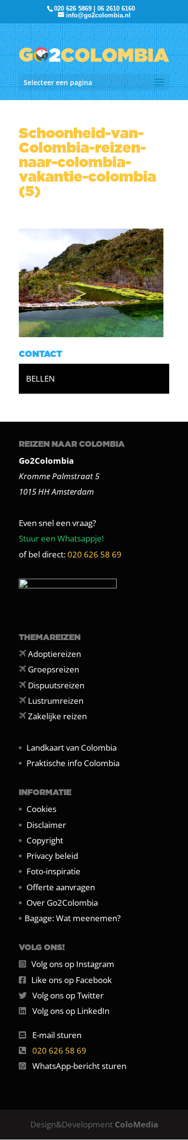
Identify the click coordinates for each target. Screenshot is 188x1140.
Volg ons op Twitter (68, 995)
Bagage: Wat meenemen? (73, 918)
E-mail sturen (56, 1034)
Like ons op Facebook (71, 979)
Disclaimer (46, 824)
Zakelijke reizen (57, 716)
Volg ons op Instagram (72, 963)
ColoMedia (136, 1124)
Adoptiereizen (54, 653)
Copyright (45, 840)
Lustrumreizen (55, 700)
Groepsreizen (53, 669)
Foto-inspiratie (54, 871)
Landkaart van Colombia (72, 747)
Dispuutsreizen (56, 685)
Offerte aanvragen (61, 887)
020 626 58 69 (94, 554)
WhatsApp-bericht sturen (79, 1065)
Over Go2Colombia (62, 902)
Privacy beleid (52, 855)
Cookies (41, 808)
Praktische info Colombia (73, 763)
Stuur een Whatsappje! (61, 538)
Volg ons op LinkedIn (70, 1010)
